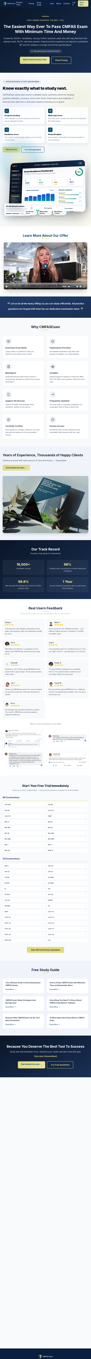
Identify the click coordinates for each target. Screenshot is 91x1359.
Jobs (52, 3)
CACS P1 (51, 810)
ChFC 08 (8, 934)
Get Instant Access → (16, 468)
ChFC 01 (51, 911)
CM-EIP (50, 804)
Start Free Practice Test (34, 59)
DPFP (6, 911)
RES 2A (50, 827)
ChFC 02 (8, 917)
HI (5, 889)
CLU (49, 940)
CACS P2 (8, 816)
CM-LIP (7, 871)
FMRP (50, 816)
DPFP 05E (8, 940)
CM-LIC (50, 871)
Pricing (31, 3)
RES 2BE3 (51, 839)
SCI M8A (51, 877)
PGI (49, 889)
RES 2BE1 (51, 833)
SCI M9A (51, 883)
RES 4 (50, 845)
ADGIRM (7, 906)
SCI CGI (50, 894)
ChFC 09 (51, 934)
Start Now (82, 3)
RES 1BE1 (7, 827)
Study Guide (39, 4)
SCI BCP (7, 894)
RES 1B (50, 822)
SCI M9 (7, 883)
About (58, 3)
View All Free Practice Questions (45, 950)
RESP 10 (50, 850)
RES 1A (7, 822)
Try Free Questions (60, 1065)
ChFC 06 (8, 929)
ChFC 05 (51, 923)
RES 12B (7, 850)
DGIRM (50, 900)
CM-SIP (7, 810)
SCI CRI (7, 900)
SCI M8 (7, 877)
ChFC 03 (51, 917)
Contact (67, 3)
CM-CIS (50, 866)
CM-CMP (8, 804)
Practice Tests (19, 3)
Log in (73, 3)
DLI (49, 906)
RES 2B (7, 833)
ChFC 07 (51, 929)
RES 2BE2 (8, 839)
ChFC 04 (8, 923)
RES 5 (6, 866)
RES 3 (6, 845)
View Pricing (61, 60)
